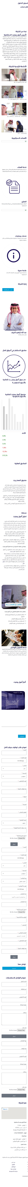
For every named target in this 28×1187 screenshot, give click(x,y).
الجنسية (24, 773)
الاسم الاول (23, 981)
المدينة (24, 804)
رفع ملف (24, 1027)
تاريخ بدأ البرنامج (22, 886)
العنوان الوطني (22, 812)
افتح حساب (12, 551)
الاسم (24, 750)
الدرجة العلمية (23, 820)
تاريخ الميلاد (23, 757)
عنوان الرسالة (23, 1005)
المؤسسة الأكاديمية (21, 917)
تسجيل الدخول (23, 2)
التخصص (24, 925)
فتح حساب (24, 6)
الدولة (24, 796)
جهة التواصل (23, 1040)
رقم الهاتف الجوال (22, 789)
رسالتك (24, 1012)
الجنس (24, 765)
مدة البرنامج (23, 894)
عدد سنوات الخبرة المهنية (20, 828)
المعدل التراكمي (22, 933)
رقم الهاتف (23, 1048)
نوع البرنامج (23, 878)
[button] (14, 63)
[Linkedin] (26, 1182)
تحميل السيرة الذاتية (21, 835)
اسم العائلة (23, 989)
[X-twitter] (22, 1182)
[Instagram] (18, 1182)
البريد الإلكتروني (22, 781)
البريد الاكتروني (22, 997)
